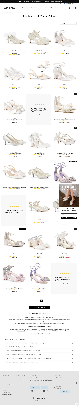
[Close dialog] (78, 184)
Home (3, 12)
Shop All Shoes (39, 307)
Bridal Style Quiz (47, 333)
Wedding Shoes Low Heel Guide (44, 329)
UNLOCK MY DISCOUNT (69, 217)
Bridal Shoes (23, 7)
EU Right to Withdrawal (6, 392)
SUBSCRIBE (65, 391)
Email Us (35, 387)
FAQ (44, 387)
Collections (7, 12)
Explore (56, 7)
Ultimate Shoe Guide (21, 330)
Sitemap (4, 390)
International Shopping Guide (8, 384)
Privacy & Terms (5, 386)
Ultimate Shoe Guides (48, 7)
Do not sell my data (6, 388)
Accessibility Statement (6, 394)
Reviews (40, 7)
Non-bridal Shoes (32, 7)
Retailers (17, 384)
